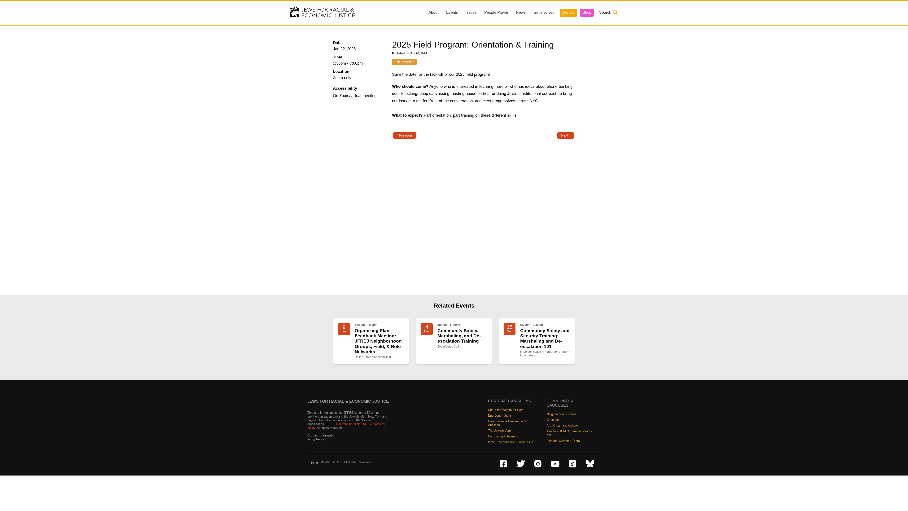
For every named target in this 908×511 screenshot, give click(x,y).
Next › (565, 135)
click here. (361, 424)
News (521, 12)
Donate (568, 12)
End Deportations (500, 415)
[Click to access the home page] (322, 12)
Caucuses (553, 420)
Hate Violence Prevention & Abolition (507, 423)
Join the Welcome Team (563, 441)
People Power (496, 12)
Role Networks (404, 62)
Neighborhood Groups (561, 414)
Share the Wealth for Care (506, 410)
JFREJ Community (339, 424)
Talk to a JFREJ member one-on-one (569, 433)
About (433, 12)
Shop (586, 12)
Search (605, 12)
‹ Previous (405, 135)
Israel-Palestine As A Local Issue (510, 442)
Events (452, 12)
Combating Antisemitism (504, 436)
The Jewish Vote (499, 430)
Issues (471, 12)
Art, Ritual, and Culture (562, 425)
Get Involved (543, 12)
